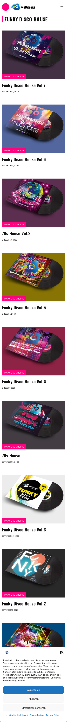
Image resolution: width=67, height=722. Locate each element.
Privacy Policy (36, 715)
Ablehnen (34, 698)
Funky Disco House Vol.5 (24, 307)
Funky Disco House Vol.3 (24, 529)
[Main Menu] (5, 7)
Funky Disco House (14, 76)
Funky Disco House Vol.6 (24, 159)
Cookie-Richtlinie (18, 715)
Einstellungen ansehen (34, 707)
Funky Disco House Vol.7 (24, 85)
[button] (62, 652)
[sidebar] (61, 7)
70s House (11, 455)
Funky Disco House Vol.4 (24, 381)
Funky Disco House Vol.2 (24, 603)
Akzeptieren (33, 690)
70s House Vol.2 (16, 233)
